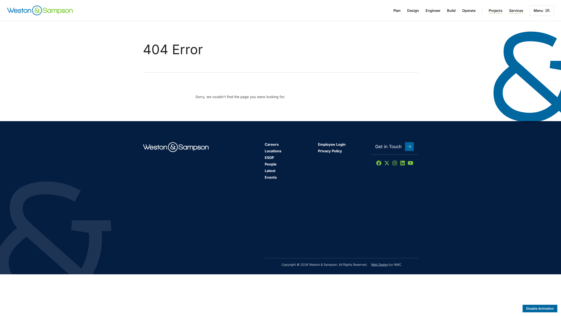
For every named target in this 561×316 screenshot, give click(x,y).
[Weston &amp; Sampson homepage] (40, 10)
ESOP (269, 157)
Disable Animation (540, 308)
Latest (270, 171)
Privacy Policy (330, 151)
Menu (538, 10)
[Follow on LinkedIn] (402, 163)
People (271, 164)
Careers (272, 144)
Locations (273, 151)
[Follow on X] (386, 163)
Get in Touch (388, 146)
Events (271, 177)
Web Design (379, 264)
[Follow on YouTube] (410, 163)
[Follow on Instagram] (394, 163)
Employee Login (332, 144)
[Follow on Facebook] (379, 163)
